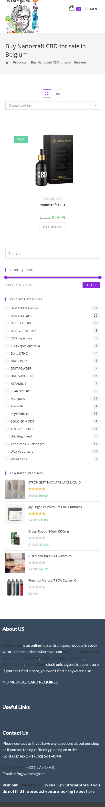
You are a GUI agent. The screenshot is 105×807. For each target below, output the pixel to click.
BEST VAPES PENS (23, 330)
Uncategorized (21, 436)
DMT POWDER (21, 368)
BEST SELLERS (21, 323)
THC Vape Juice (25, 658)
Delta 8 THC (19, 353)
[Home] (7, 62)
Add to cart (52, 226)
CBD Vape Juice (21, 338)
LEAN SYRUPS (21, 391)
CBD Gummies (53, 658)
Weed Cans (19, 459)
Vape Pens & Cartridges (27, 444)
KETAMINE (18, 383)
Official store (31, 784)
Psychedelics (20, 413)
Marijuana (18, 398)
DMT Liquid (19, 361)
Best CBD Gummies (25, 308)
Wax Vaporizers (22, 451)
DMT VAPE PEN (22, 376)
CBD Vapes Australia (25, 346)
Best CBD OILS (53, 199)
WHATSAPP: (13, 767)
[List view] (58, 93)
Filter (91, 285)
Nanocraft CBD (52, 204)
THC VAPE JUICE (22, 429)
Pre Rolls (17, 406)
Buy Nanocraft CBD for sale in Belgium (58, 62)
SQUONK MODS (22, 421)
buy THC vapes (76, 651)
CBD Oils (75, 658)
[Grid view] (47, 93)
